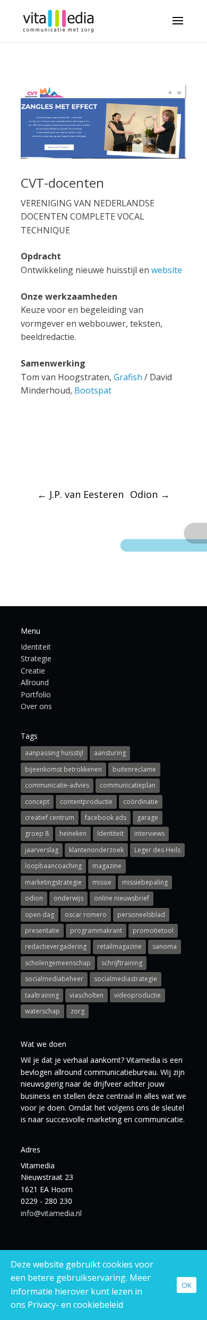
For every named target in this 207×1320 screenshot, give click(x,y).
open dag (39, 914)
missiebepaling (145, 882)
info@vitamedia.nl (51, 1213)
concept (37, 801)
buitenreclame (134, 769)
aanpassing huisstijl (54, 752)
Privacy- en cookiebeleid (75, 1304)
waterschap (42, 1011)
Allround (35, 682)
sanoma (164, 946)
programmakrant (96, 930)
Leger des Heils (157, 849)
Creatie (33, 671)
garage (147, 817)
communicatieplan (128, 785)
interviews (149, 833)
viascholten (87, 995)
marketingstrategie (53, 882)
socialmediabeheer (54, 978)
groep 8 (37, 833)
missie (101, 882)
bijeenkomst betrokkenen (63, 769)
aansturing (110, 752)
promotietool (153, 930)
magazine (107, 865)
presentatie (42, 930)
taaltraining (42, 995)
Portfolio (36, 694)
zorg (77, 1011)
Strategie (36, 658)
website (166, 270)
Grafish (128, 377)
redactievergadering (56, 946)
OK (187, 1285)
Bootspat (92, 390)
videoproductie (137, 995)
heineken (73, 833)
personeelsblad (141, 914)
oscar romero (86, 914)
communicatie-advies (57, 785)
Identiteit (36, 647)
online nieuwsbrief (121, 898)
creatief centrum (49, 817)
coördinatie (140, 801)
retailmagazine (119, 946)
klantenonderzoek (96, 849)
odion (34, 898)
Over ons (36, 706)
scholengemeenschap (58, 962)
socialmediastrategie (125, 978)
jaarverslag (41, 849)
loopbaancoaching (53, 865)
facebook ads (105, 817)
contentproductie (86, 801)
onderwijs (68, 898)
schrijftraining (121, 962)
